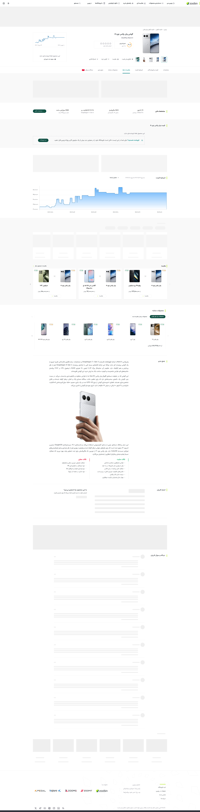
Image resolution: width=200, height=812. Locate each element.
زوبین (165, 30)
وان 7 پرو (133, 339)
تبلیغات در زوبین (161, 791)
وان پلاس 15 (155, 339)
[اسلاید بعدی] (30, 284)
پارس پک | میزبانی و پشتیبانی (131, 788)
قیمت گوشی (159, 30)
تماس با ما (162, 795)
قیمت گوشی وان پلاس (148, 30)
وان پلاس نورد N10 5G (43, 339)
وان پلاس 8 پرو (110, 339)
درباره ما (163, 798)
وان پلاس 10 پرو (66, 339)
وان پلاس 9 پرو (88, 339)
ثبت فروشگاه (162, 787)
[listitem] (145, 284)
